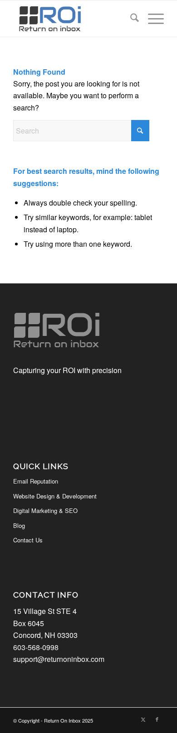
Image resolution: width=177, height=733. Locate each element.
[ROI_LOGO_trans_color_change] (73, 18)
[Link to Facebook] (157, 719)
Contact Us (28, 540)
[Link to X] (143, 719)
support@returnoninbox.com (58, 659)
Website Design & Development (55, 496)
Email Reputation (35, 481)
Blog (19, 525)
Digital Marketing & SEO (45, 510)
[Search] (130, 18)
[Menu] (151, 18)
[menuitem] (130, 18)
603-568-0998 (36, 647)
